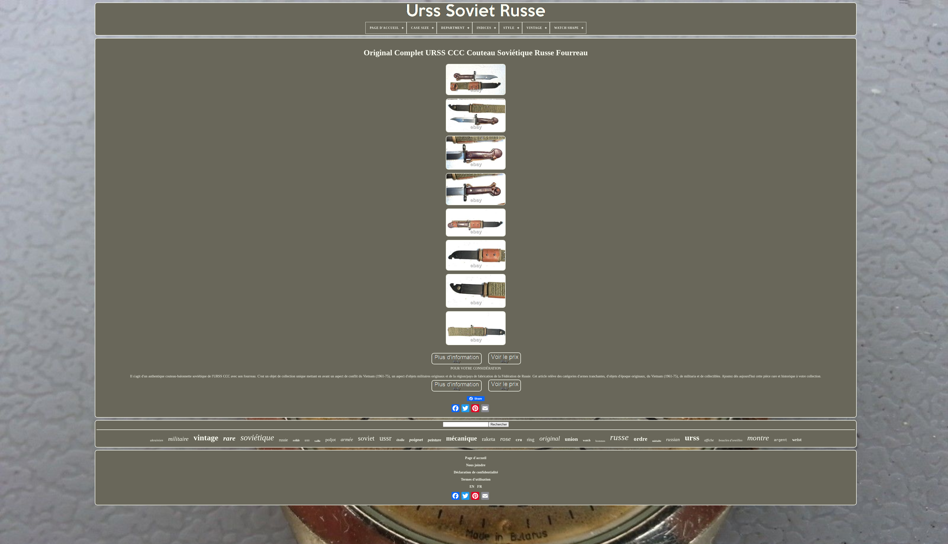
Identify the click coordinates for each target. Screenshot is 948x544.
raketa (488, 439)
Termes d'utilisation (476, 479)
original (549, 438)
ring (530, 439)
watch (587, 440)
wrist (797, 439)
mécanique (461, 438)
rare (229, 438)
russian (673, 439)
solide (296, 440)
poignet (416, 439)
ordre (640, 439)
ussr (385, 438)
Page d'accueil (475, 458)
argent (780, 440)
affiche (709, 440)
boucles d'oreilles (730, 440)
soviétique (257, 437)
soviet (366, 438)
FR (479, 486)
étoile (400, 439)
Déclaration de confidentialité (476, 472)
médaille (656, 441)
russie (283, 440)
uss (307, 440)
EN (472, 486)
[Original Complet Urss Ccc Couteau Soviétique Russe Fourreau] (475, 80)
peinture (434, 440)
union (571, 439)
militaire (178, 439)
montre (758, 437)
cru (519, 439)
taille (317, 440)
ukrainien (156, 440)
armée (347, 439)
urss (692, 437)
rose (505, 438)
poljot (330, 439)
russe (619, 437)
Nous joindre (475, 465)
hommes (600, 440)
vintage (206, 437)
